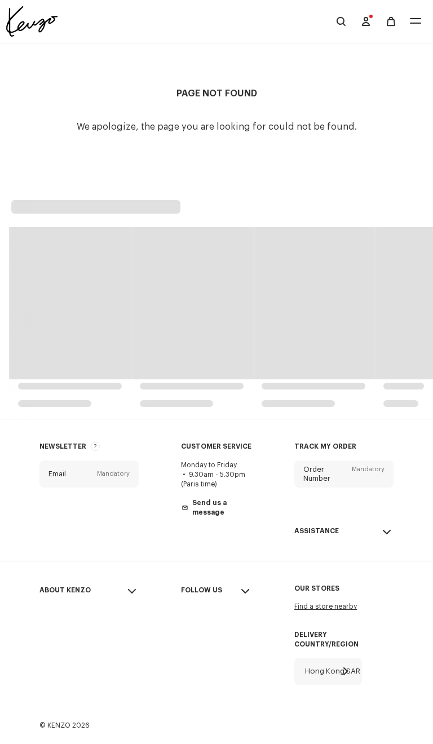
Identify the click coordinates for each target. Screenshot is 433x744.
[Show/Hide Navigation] (415, 21)
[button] (89, 474)
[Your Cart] (391, 21)
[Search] (341, 21)
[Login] (366, 21)
